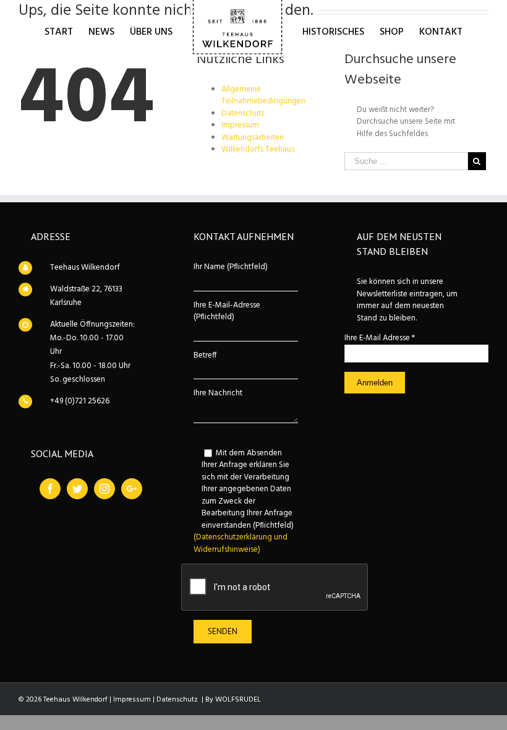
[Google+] (131, 488)
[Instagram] (104, 488)
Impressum (240, 125)
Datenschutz (243, 113)
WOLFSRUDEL (238, 700)
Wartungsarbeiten (252, 137)
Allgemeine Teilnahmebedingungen (263, 95)
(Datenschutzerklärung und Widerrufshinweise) (241, 543)
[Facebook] (50, 488)
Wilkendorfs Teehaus (257, 149)
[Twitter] (77, 488)
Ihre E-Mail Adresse (379, 338)
